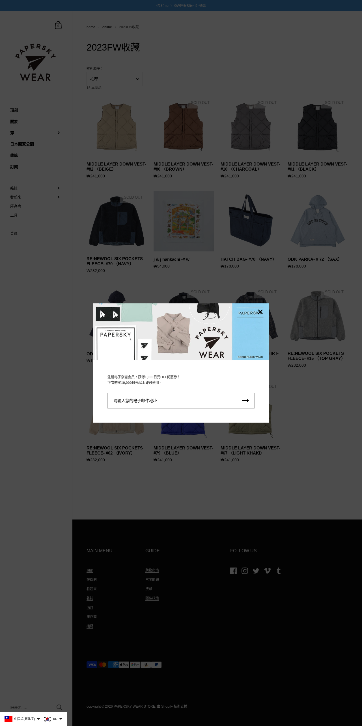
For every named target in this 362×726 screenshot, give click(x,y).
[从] (260, 312)
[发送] (245, 400)
